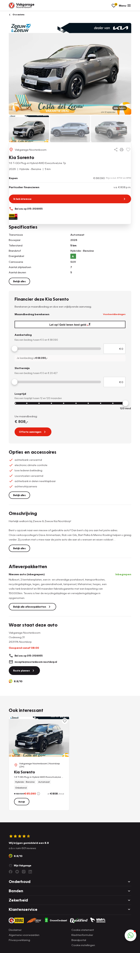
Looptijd (20, 393)
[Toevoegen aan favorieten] (128, 149)
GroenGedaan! (58, 920)
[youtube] (17, 871)
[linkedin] (30, 871)
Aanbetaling (23, 334)
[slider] (15, 349)
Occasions (18, 14)
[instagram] (24, 871)
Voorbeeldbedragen (114, 314)
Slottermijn (22, 368)
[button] (130, 935)
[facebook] (10, 871)
